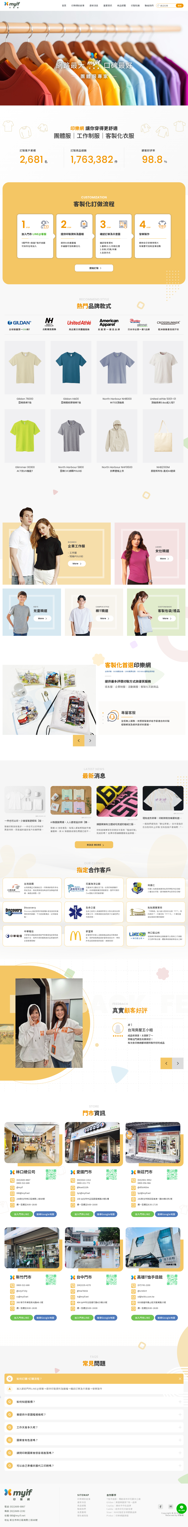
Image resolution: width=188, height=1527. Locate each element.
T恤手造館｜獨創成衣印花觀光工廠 (124, 1498)
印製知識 (135, 5)
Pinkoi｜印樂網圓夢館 (118, 1515)
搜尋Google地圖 (45, 1214)
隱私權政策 (82, 1515)
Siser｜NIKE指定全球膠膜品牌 (122, 1512)
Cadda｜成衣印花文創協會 (120, 1508)
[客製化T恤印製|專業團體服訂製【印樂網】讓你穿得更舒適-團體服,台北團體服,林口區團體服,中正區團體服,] (12, 5)
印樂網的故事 (77, 5)
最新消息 (94, 5)
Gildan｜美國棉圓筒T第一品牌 (122, 1502)
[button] (103, 713)
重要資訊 (107, 5)
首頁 (64, 5)
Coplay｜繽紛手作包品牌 (119, 1505)
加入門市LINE (21, 1214)
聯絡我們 (149, 5)
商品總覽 (121, 5)
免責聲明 (81, 1512)
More (75, 563)
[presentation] (78, 740)
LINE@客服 (39, 234)
